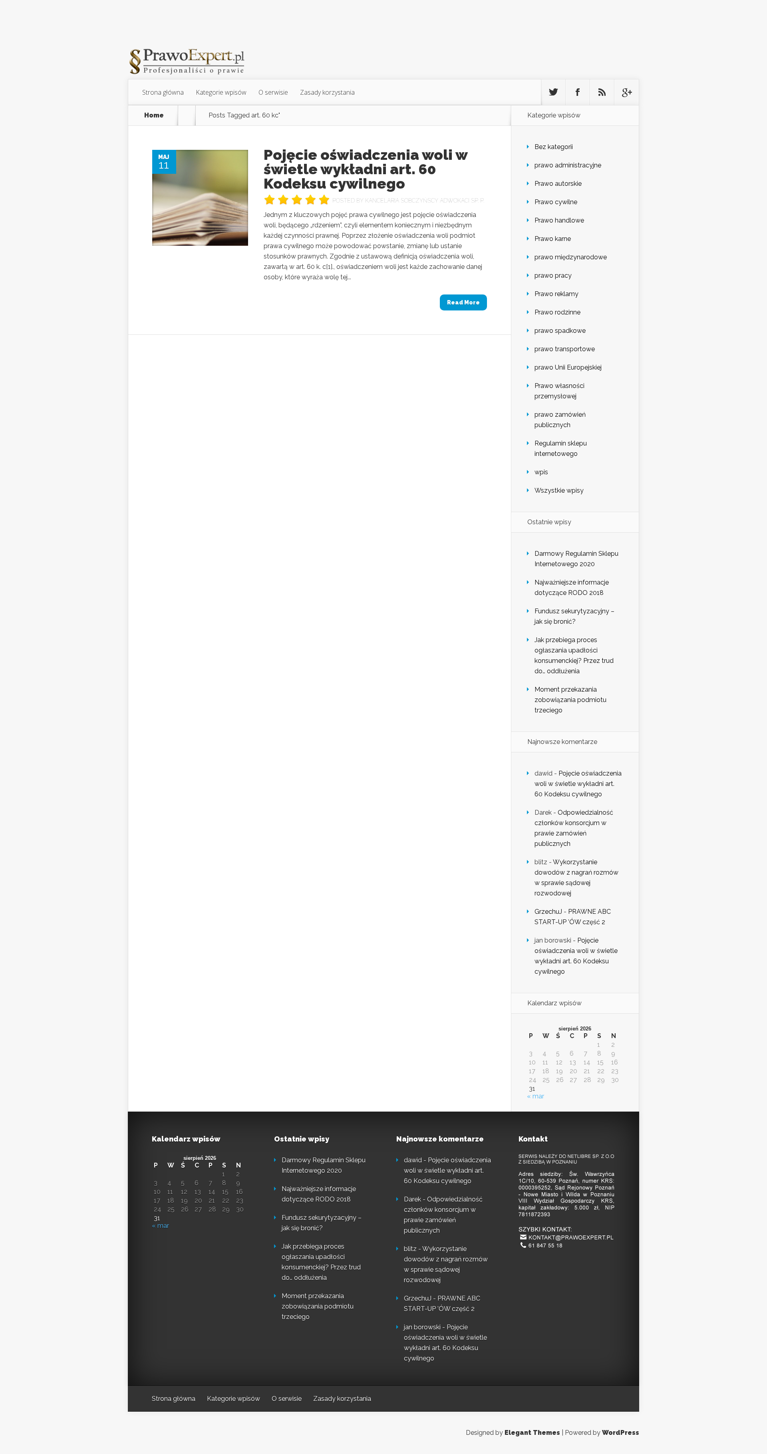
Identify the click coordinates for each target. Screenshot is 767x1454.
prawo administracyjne (568, 165)
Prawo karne (553, 239)
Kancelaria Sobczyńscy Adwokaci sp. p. (424, 200)
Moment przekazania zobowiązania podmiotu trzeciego (570, 700)
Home (154, 115)
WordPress (620, 1432)
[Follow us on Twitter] (553, 92)
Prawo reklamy (556, 294)
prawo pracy (553, 275)
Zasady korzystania (327, 92)
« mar (535, 1096)
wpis (541, 472)
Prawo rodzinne (557, 312)
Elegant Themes (532, 1432)
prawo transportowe (565, 349)
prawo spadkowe (560, 330)
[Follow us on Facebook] (578, 92)
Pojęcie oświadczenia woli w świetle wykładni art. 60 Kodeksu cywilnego (365, 169)
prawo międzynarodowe (571, 257)
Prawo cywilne (556, 202)
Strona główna (163, 92)
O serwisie (273, 92)
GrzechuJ (548, 911)
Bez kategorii (554, 147)
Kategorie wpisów (221, 92)
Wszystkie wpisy (559, 490)
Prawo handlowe (559, 220)
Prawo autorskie (558, 183)
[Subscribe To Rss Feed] (602, 92)
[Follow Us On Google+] (626, 92)
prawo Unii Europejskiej (568, 367)
